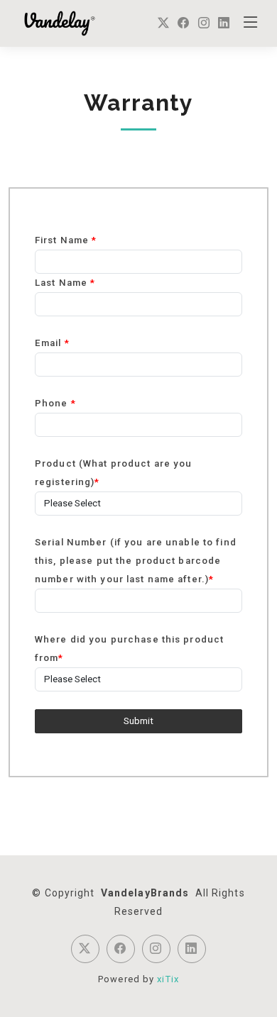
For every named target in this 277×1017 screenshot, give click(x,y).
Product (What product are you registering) (113, 472)
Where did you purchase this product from (129, 648)
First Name (66, 240)
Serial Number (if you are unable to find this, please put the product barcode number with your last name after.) (136, 560)
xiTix (168, 979)
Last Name (65, 282)
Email (52, 343)
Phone (55, 403)
